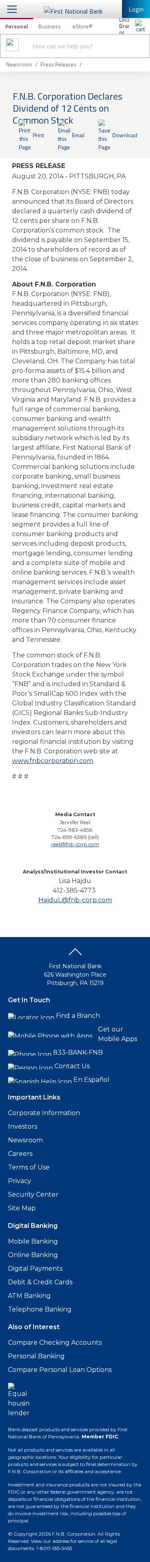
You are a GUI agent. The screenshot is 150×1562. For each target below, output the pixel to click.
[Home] (140, 26)
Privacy (19, 1181)
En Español (92, 1079)
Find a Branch (78, 1015)
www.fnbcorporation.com (52, 761)
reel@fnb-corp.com (75, 844)
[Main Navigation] (12, 9)
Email (78, 135)
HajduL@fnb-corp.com (75, 900)
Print (38, 135)
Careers (20, 1153)
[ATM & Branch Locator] (124, 26)
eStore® (82, 26)
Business (49, 26)
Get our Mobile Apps (117, 1034)
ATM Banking (29, 1296)
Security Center (33, 1194)
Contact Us (72, 1066)
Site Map (22, 1208)
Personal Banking (36, 1356)
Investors (22, 1126)
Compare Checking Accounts (55, 1342)
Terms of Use (29, 1167)
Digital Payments (35, 1268)
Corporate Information (44, 1113)
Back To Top (75, 954)
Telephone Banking (40, 1309)
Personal (16, 26)
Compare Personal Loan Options (60, 1370)
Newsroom (25, 1140)
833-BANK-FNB (78, 1052)
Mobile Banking (33, 1241)
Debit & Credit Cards (40, 1282)
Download (124, 135)
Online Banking (33, 1255)
